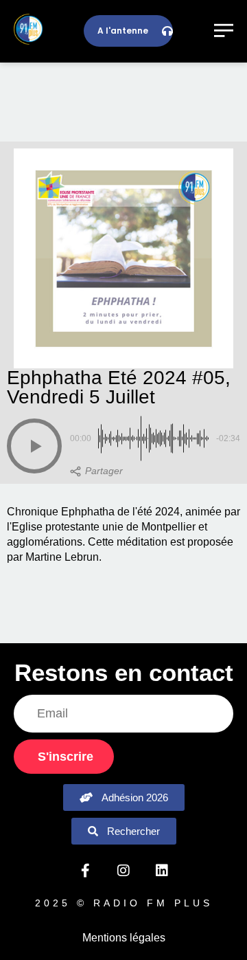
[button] (34, 445)
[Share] (96, 471)
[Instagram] (123, 870)
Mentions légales (123, 938)
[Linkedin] (162, 870)
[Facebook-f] (85, 870)
